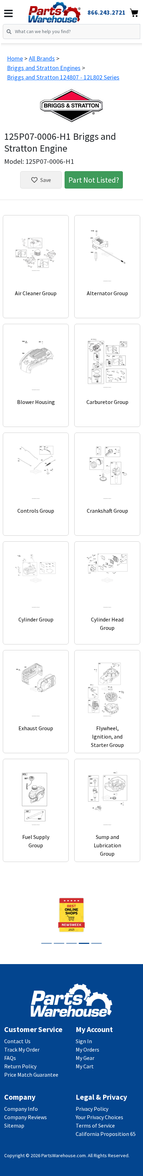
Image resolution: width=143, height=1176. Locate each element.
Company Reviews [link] (25, 1117)
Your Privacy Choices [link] (99, 1117)
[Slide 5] (96, 943)
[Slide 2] (59, 943)
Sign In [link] (84, 1041)
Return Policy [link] (20, 1066)
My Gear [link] (85, 1057)
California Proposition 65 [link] (106, 1133)
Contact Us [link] (17, 1041)
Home (15, 58)
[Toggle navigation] (8, 13)
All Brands (42, 58)
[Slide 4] (84, 943)
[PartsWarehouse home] (64, 10)
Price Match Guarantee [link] (31, 1074)
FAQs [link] (10, 1057)
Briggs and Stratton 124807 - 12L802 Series (63, 77)
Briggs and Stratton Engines (44, 68)
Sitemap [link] (14, 1125)
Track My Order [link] (22, 1049)
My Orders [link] (87, 1049)
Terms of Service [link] (95, 1125)
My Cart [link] (85, 1066)
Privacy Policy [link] (92, 1108)
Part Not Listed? (93, 180)
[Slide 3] (71, 943)
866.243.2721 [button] (106, 12)
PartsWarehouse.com (63, 1155)
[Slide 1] (46, 943)
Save (45, 179)
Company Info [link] (21, 1108)
